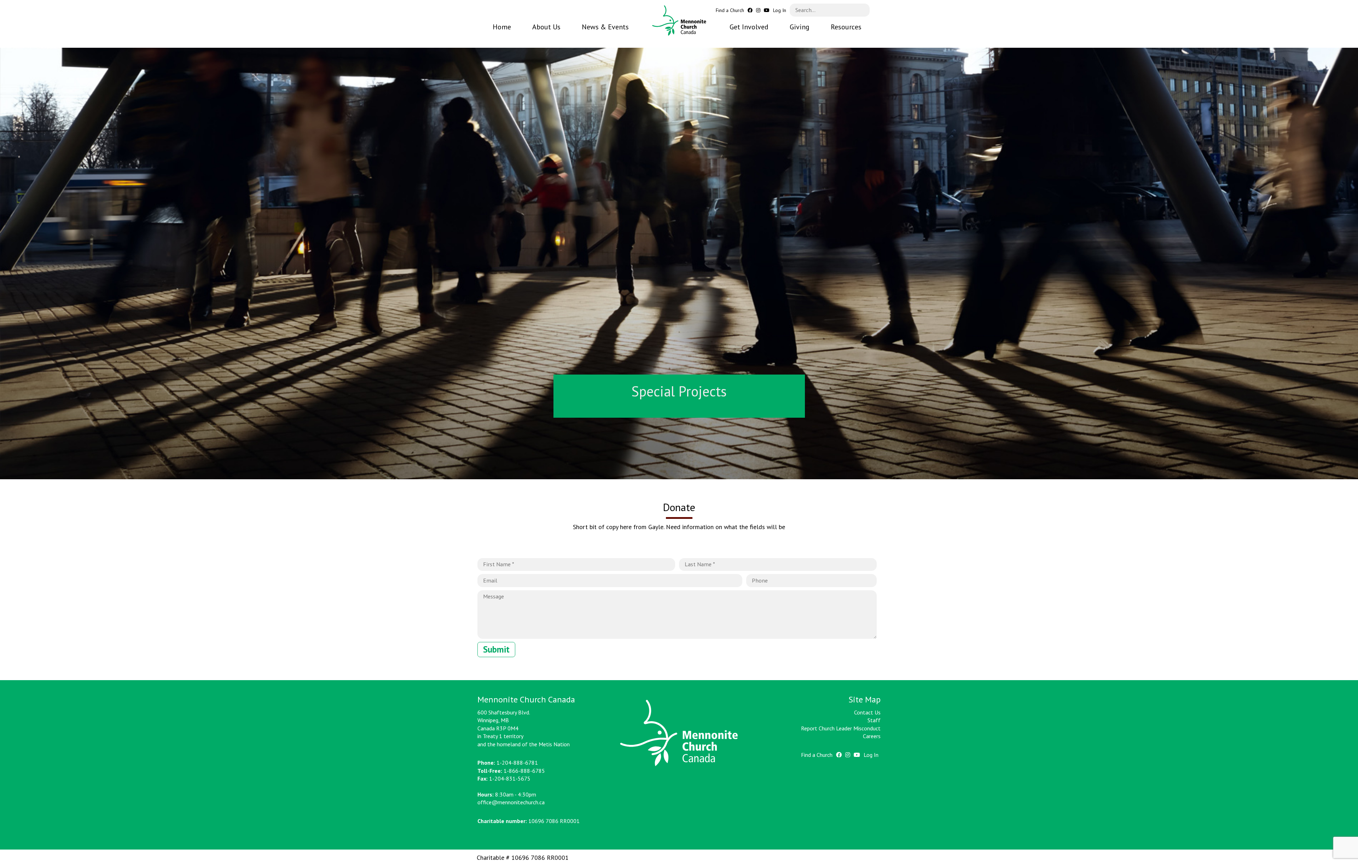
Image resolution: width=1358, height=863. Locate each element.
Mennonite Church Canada (679, 20)
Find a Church (730, 10)
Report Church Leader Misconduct (841, 728)
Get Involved (749, 26)
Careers (872, 736)
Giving (799, 26)
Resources (846, 26)
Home (502, 26)
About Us (546, 26)
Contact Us (867, 712)
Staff (874, 720)
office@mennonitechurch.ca (511, 802)
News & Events (605, 26)
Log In (779, 10)
